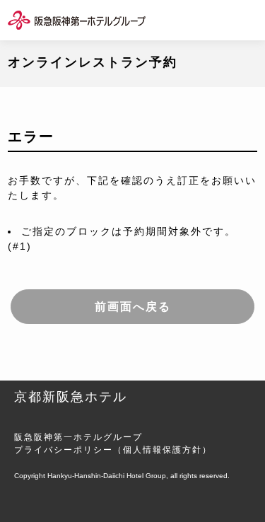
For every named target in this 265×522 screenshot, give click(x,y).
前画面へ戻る (133, 307)
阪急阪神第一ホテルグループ (78, 437)
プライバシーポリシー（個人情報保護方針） (113, 450)
